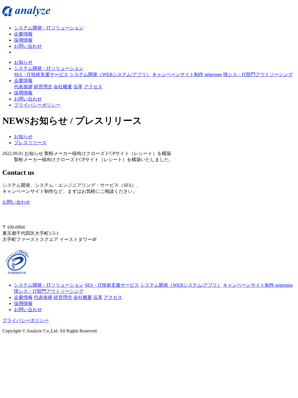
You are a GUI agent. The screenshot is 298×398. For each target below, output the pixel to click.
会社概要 (63, 86)
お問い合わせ (28, 46)
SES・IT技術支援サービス (41, 74)
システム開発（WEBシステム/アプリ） (110, 74)
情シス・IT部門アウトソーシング (258, 74)
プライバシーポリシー (37, 105)
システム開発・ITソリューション (49, 27)
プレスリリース (30, 142)
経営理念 (43, 86)
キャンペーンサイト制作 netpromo (187, 74)
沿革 (78, 86)
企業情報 (23, 33)
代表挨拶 (23, 86)
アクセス (93, 86)
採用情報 (23, 40)
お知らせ (23, 62)
